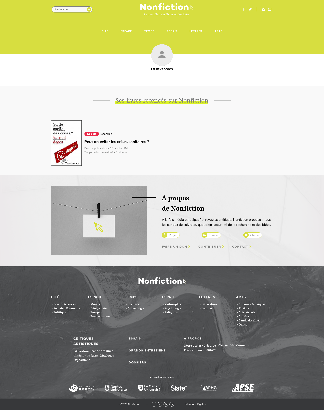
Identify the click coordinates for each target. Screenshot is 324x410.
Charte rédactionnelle (233, 345)
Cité (105, 31)
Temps (149, 31)
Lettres (196, 31)
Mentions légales (195, 404)
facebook (243, 9)
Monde (95, 304)
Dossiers (137, 362)
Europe (95, 312)
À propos (193, 338)
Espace (126, 31)
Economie (73, 308)
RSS (166, 404)
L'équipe (210, 345)
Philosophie (173, 304)
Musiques (259, 304)
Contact (240, 246)
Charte (254, 235)
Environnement (101, 316)
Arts (218, 31)
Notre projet (192, 345)
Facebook (154, 404)
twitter (250, 9)
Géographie (98, 308)
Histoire (133, 304)
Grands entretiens (147, 350)
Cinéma (244, 304)
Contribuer (209, 246)
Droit (57, 304)
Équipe (213, 235)
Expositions (81, 360)
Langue (206, 308)
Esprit (172, 31)
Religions (171, 312)
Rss (263, 9)
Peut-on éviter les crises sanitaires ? (116, 141)
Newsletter (270, 9)
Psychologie (173, 308)
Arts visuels (247, 312)
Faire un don (174, 246)
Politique (59, 312)
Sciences (69, 304)
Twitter (160, 404)
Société (91, 134)
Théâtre (244, 308)
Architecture (247, 316)
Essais (135, 338)
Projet (173, 235)
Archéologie (136, 308)
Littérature (209, 304)
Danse (243, 324)
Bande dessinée (249, 320)
